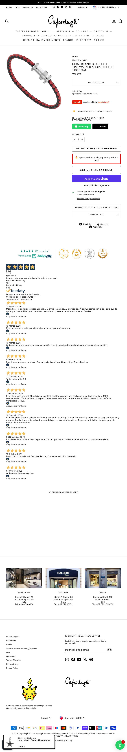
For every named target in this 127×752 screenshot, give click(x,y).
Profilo (9, 7)
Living (100, 35)
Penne (63, 35)
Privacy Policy (12, 664)
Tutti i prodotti (27, 31)
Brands (68, 40)
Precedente (12, 299)
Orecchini (101, 31)
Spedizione (76, 94)
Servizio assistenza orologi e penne (21, 648)
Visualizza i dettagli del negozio (88, 199)
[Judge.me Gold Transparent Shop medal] (64, 254)
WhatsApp (83, 126)
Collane (82, 31)
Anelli (47, 31)
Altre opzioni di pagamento (96, 185)
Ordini (17, 7)
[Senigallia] (24, 578)
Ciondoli (29, 35)
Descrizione (96, 82)
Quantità (78, 134)
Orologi (47, 35)
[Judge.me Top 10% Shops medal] (103, 254)
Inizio (74, 56)
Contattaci (96, 214)
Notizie (99, 40)
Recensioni (28, 7)
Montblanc (80, 60)
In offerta (84, 40)
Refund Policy (12, 668)
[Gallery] (63, 578)
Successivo (26, 299)
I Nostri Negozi (12, 637)
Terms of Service (13, 660)
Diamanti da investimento (41, 40)
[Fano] (103, 578)
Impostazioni (41, 7)
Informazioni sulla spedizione (96, 207)
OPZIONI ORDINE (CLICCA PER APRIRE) (96, 148)
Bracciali (64, 31)
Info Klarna (10, 656)
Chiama (102, 126)
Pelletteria (82, 35)
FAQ (8, 652)
